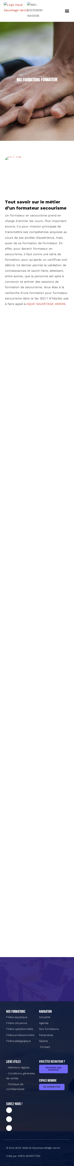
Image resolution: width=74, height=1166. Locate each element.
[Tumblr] (9, 1128)
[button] (67, 11)
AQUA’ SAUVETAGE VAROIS (45, 304)
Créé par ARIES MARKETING (23, 1155)
